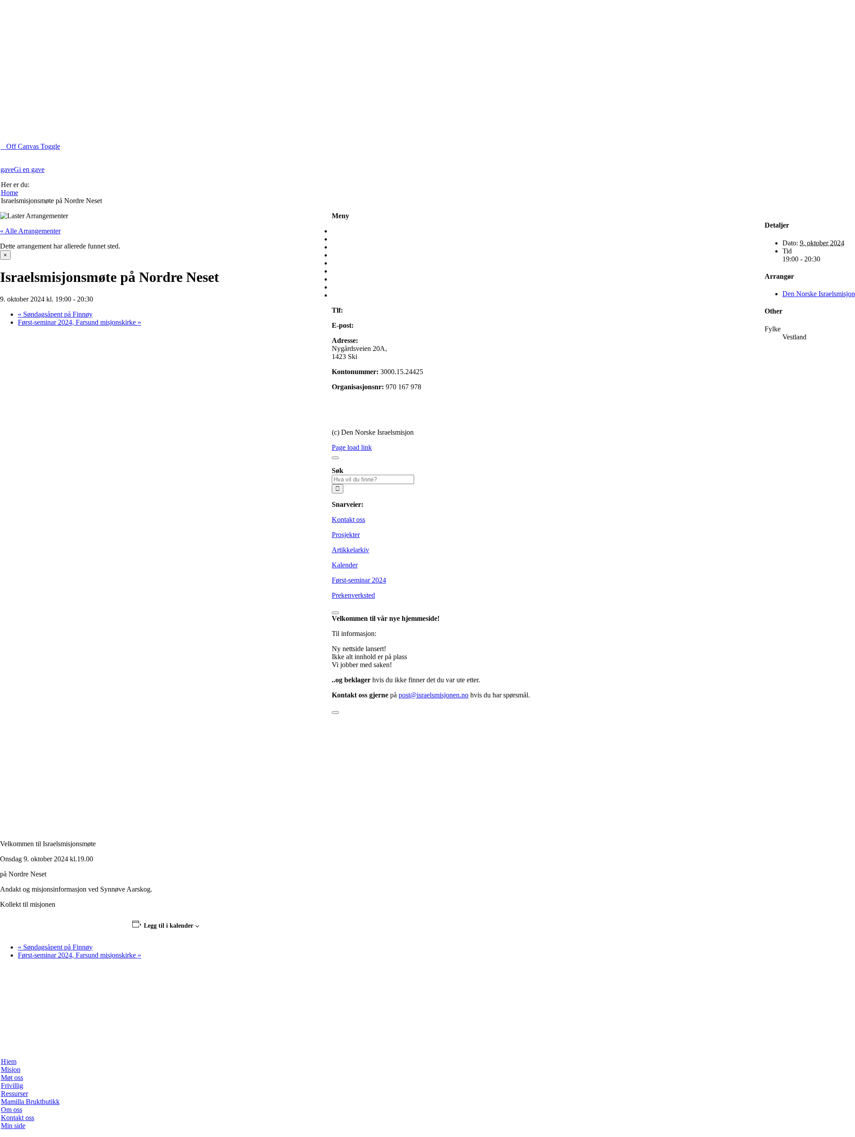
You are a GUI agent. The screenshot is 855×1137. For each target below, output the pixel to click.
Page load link (352, 447)
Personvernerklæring (361, 417)
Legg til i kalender (168, 925)
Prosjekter (346, 534)
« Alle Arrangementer (30, 231)
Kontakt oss (348, 519)
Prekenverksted (353, 595)
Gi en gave (347, 402)
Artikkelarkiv (350, 550)
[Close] (335, 457)
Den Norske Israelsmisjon (818, 293)
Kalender (345, 565)
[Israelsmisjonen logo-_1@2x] (261, 1046)
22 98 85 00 (362, 310)
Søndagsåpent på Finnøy (55, 314)
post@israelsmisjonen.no (390, 325)
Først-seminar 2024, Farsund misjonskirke (79, 322)
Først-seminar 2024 (359, 580)
